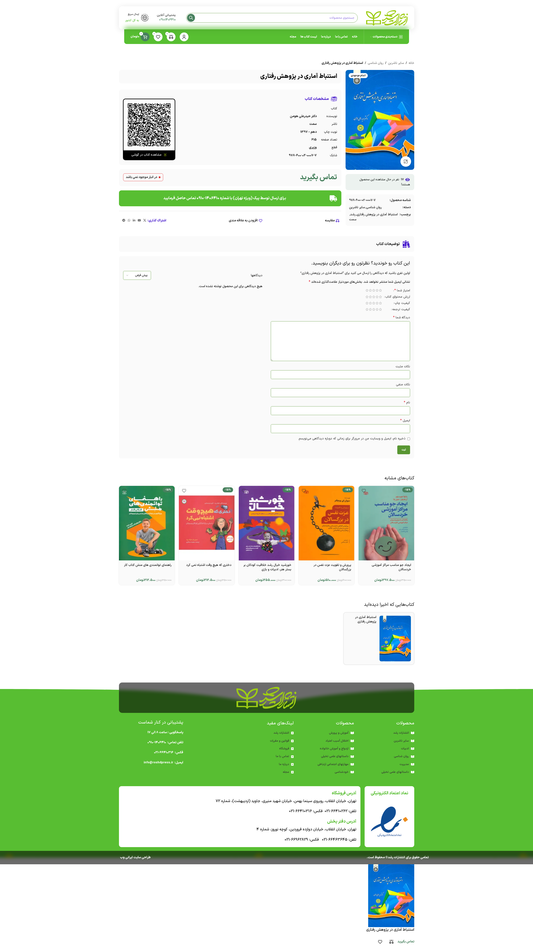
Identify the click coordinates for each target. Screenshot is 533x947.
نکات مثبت (403, 366)
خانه (411, 63)
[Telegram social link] (123, 221)
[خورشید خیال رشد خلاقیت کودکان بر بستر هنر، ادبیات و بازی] (266, 523)
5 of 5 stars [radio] (367, 290)
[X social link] (144, 221)
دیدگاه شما (401, 317)
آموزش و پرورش (338, 733)
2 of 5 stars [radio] (377, 290)
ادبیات (405, 748)
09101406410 (167, 19)
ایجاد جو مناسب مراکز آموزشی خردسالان (391, 567)
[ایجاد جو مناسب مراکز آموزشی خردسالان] (386, 523)
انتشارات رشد (281, 733)
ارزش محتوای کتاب (397, 297)
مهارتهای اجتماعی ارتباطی (332, 764)
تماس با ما (282, 756)
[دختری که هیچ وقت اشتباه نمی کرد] (207, 523)
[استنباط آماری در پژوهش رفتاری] (395, 638)
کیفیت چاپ (402, 304)
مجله (286, 772)
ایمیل (405, 420)
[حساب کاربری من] (184, 37)
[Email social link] (139, 221)
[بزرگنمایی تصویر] (405, 161)
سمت (352, 219)
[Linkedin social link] (134, 221)
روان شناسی (375, 63)
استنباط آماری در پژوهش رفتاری (377, 214)
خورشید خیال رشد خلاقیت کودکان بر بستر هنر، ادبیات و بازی (267, 567)
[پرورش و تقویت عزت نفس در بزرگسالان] (326, 523)
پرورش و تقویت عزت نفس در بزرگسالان (332, 567)
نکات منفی (403, 384)
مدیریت (404, 764)
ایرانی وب (126, 857)
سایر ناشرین (396, 63)
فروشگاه (284, 748)
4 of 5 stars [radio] (370, 290)
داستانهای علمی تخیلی (334, 756)
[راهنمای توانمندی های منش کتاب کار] (147, 523)
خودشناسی (341, 772)
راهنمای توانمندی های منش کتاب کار (148, 565)
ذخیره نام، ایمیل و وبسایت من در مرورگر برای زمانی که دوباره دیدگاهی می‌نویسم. (351, 438)
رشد (353, 214)
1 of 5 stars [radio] (380, 290)
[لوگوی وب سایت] (387, 17)
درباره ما (284, 764)
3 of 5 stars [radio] (374, 290)
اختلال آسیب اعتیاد (336, 741)
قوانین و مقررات (279, 741)
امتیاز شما (402, 291)
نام (407, 402)
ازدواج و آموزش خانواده (334, 748)
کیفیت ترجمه (401, 310)
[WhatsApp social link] (129, 221)
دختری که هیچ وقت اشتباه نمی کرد (208, 565)
